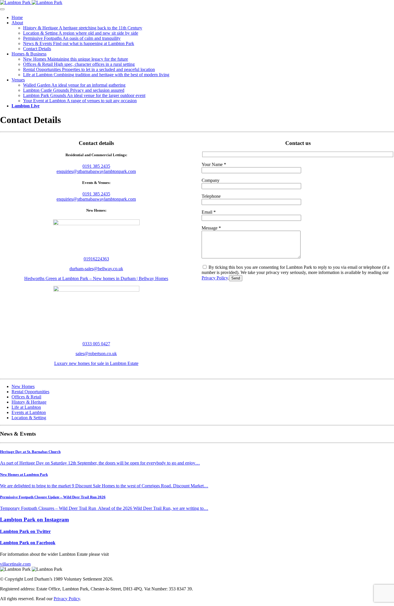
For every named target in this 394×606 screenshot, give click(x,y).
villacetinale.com (15, 564)
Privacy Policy (215, 277)
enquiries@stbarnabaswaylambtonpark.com (96, 171)
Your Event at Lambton (80, 100)
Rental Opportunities (89, 69)
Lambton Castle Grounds (73, 90)
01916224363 (96, 258)
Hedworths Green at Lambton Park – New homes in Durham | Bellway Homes (96, 278)
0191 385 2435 (96, 166)
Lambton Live (26, 105)
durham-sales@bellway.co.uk (96, 268)
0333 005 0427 (96, 343)
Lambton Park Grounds (84, 95)
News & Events (78, 43)
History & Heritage (82, 27)
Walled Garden (74, 85)
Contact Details (37, 48)
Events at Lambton (29, 412)
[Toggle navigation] (2, 9)
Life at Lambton (96, 74)
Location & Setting (80, 33)
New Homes (75, 59)
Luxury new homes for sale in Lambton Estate (96, 363)
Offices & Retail (79, 64)
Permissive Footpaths (72, 38)
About (17, 22)
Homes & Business (29, 53)
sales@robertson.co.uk (96, 353)
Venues (18, 79)
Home (17, 17)
